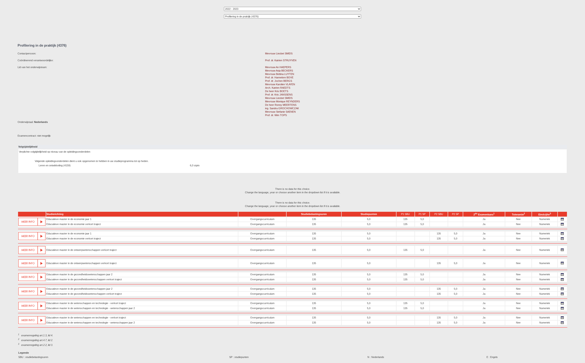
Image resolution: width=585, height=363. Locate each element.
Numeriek (544, 219)
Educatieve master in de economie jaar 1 (68, 219)
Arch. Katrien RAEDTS (277, 87)
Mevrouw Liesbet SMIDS (278, 53)
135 (314, 219)
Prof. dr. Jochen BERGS (278, 80)
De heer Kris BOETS (276, 91)
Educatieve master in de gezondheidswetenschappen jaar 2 (79, 274)
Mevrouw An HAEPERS (278, 67)
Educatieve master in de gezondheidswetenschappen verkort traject (84, 279)
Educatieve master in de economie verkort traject (73, 224)
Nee (518, 219)
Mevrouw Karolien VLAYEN (280, 84)
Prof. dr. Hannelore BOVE (279, 77)
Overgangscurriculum (262, 219)
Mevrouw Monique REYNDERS (282, 101)
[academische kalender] (562, 220)
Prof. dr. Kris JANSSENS (278, 94)
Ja (484, 219)
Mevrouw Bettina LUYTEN (279, 74)
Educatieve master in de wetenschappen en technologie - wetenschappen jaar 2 (90, 308)
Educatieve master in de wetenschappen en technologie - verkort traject (86, 303)
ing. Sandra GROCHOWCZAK (282, 108)
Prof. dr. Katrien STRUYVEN (280, 60)
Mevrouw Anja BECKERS (279, 70)
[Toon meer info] (32, 222)
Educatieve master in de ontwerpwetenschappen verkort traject (81, 250)
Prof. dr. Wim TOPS (276, 115)
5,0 (368, 219)
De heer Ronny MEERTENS (280, 104)
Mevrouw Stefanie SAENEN (280, 111)
